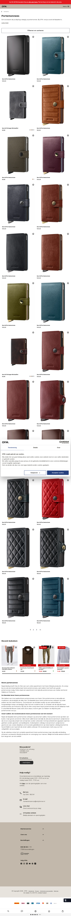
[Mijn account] (35, 911)
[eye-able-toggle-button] (69, 900)
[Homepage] (4, 6)
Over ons (24, 834)
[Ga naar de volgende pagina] (40, 630)
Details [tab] (35, 447)
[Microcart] (63, 911)
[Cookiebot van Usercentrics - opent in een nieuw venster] (61, 442)
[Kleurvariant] (32, 179)
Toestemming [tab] (12, 447)
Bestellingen (25, 840)
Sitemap (56, 891)
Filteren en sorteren (36, 30)
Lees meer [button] (5, 23)
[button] (8, 911)
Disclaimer (31, 891)
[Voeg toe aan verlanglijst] (33, 37)
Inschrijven (26, 762)
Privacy (37, 891)
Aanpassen (34, 472)
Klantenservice (26, 829)
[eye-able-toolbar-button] (65, 900)
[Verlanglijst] (49, 911)
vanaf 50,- (35, 914)
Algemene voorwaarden (46, 891)
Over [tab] (58, 447)
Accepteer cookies (58, 472)
